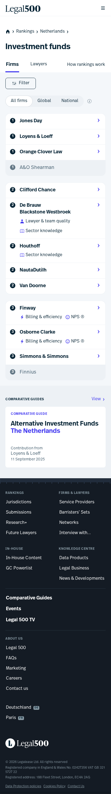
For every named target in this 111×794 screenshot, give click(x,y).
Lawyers (38, 64)
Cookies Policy (54, 786)
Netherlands (52, 31)
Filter (24, 83)
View (96, 399)
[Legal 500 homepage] (55, 743)
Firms (12, 64)
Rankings (25, 31)
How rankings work (86, 65)
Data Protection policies (23, 786)
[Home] (48, 8)
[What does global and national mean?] (89, 101)
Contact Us (76, 786)
